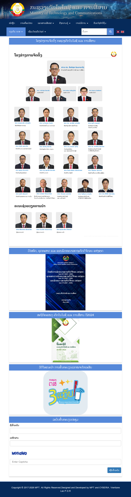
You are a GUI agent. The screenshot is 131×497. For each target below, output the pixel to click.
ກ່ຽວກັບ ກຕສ (15, 31)
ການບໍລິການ (81, 23)
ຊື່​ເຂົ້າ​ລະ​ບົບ (14, 425)
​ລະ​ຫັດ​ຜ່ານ (14, 438)
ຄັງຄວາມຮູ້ (64, 23)
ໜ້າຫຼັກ (12, 23)
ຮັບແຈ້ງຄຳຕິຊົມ (100, 23)
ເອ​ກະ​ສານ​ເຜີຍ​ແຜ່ (45, 23)
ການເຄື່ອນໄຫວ (26, 23)
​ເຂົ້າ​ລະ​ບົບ (115, 470)
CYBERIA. (104, 487)
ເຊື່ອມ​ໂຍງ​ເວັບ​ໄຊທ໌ (36, 31)
